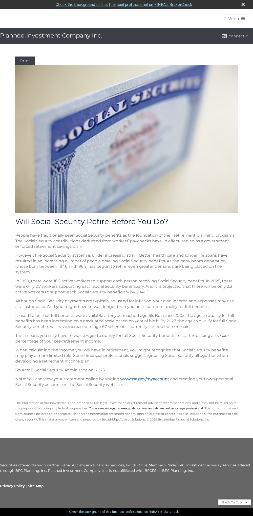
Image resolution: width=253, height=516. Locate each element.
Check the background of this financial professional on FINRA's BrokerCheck (124, 4)
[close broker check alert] (243, 4)
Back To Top (232, 502)
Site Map (36, 486)
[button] (236, 18)
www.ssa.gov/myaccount (144, 379)
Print (25, 60)
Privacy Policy (12, 486)
